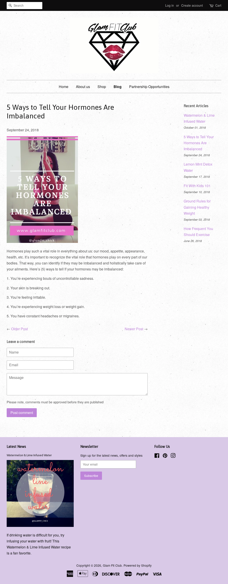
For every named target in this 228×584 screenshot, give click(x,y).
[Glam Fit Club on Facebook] (156, 456)
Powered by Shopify (138, 565)
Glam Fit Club (112, 565)
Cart (218, 5)
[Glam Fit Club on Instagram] (173, 456)
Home (63, 86)
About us (83, 86)
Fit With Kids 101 (197, 185)
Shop (102, 86)
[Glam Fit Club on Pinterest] (165, 456)
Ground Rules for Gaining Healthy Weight (197, 207)
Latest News (16, 446)
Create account (192, 5)
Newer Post (134, 328)
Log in (169, 5)
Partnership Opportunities (149, 86)
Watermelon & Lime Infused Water (29, 455)
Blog (118, 86)
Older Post (19, 328)
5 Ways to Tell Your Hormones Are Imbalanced (199, 142)
